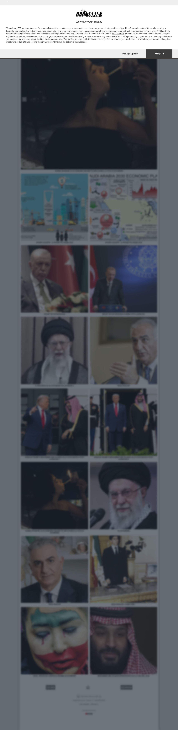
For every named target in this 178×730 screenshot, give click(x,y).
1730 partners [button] (23, 28)
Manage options (130, 54)
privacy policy (47, 42)
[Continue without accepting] (8, 2)
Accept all (159, 54)
